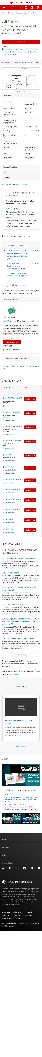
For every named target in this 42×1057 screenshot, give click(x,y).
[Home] (21, 2)
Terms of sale (6, 915)
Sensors (11, 13)
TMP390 (9, 209)
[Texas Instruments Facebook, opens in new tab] (10, 869)
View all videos (21, 746)
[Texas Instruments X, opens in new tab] (17, 869)
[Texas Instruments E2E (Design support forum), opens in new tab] (31, 869)
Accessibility (6, 912)
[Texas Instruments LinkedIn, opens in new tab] (24, 869)
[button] (4, 7)
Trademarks (28, 915)
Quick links (5, 847)
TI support (16, 674)
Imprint (18, 918)
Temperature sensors (23, 13)
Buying (4, 855)
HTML (15, 54)
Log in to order (12, 342)
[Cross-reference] (20, 7)
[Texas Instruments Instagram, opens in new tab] (3, 869)
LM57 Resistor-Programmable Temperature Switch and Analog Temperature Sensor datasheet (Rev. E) (22, 51)
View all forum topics (21, 655)
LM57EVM (7, 321)
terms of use (8, 666)
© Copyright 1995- (9, 923)
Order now (21, 42)
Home (4, 13)
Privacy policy (28, 912)
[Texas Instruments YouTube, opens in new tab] (39, 869)
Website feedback (7, 918)
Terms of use (17, 915)
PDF (9, 54)
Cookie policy (17, 912)
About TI (5, 839)
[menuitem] (14, 7)
